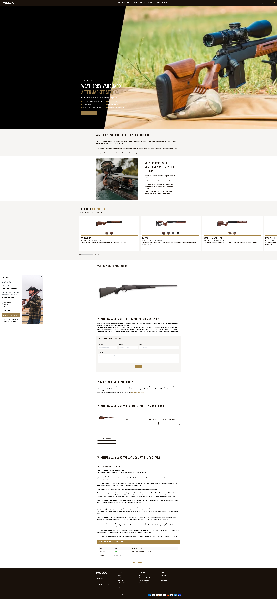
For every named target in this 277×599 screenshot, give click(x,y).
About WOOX (141, 575)
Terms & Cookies (164, 575)
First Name (101, 344)
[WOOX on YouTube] (104, 585)
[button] (119, 3)
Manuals (119, 590)
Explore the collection (89, 113)
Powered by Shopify (119, 594)
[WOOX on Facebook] (101, 585)
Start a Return (120, 585)
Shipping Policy (164, 580)
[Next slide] (100, 254)
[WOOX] (8, 3)
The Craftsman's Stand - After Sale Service (126, 582)
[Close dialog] (41, 276)
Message (100, 352)
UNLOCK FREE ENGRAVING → (10, 315)
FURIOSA (145, 238)
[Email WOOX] (108, 585)
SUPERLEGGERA (86, 238)
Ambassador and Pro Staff (144, 577)
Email (140, 344)
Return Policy (163, 582)
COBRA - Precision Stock (213, 238)
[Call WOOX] (261, 3)
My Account (120, 575)
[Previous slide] (96, 254)
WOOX (100, 594)
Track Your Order (121, 580)
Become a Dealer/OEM (143, 582)
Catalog (119, 587)
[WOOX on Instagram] (99, 585)
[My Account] (268, 3)
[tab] (80, 254)
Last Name (121, 344)
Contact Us (120, 577)
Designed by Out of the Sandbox (108, 594)
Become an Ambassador (144, 580)
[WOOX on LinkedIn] (106, 585)
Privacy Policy (163, 577)
